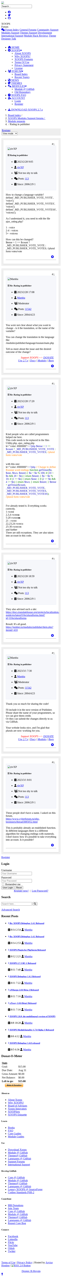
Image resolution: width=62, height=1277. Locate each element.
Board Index (21, 74)
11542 (28, 309)
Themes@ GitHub (17, 1155)
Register (19, 104)
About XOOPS (23, 53)
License (19, 68)
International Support (12, 35)
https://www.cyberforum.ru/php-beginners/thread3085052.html (23, 820)
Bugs (51, 360)
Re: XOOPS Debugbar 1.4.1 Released (26, 923)
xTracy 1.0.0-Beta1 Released (22, 1003)
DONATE (48, 357)
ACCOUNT (18, 98)
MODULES (18, 86)
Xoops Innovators (17, 1108)
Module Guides (16, 1136)
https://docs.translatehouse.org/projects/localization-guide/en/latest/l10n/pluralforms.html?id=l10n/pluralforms (32, 615)
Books (11, 1127)
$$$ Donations (15, 1205)
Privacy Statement (24, 65)
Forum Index (12, 29)
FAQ (10, 1130)
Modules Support (10, 32)
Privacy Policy (24, 1262)
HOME (15, 47)
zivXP (20, 167)
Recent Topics (22, 77)
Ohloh (11, 1248)
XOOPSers (14, 1111)
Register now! (21, 890)
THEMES (16, 83)
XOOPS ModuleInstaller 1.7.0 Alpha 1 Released (31, 1030)
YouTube (13, 1245)
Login (18, 101)
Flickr (11, 1242)
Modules (42, 360)
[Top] (52, 256)
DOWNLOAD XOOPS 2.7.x (27, 109)
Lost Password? (40, 890)
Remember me (13, 884)
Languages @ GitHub (19, 1158)
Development (45, 32)
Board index (14, 115)
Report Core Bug (17, 1223)
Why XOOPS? (22, 56)
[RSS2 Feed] (21, 1265)
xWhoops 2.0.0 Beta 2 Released (24, 990)
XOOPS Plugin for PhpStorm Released (27, 950)
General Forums (28, 29)
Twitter (11, 1251)
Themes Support (28, 32)
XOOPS (15, 50)
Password (6, 877)
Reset (19, 887)
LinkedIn (13, 1239)
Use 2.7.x (23, 360)
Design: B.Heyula (31, 1271)
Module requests (16, 121)
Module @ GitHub (24, 89)
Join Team (13, 1208)
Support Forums (16, 1161)
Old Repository (23, 92)
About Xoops (15, 1099)
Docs (33, 360)
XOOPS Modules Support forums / (26, 118)
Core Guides (14, 1133)
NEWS (15, 80)
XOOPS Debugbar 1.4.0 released (24, 1043)
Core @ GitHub (16, 1177)
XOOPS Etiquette (17, 1114)
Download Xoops (17, 1149)
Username (6, 870)
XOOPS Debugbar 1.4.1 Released (25, 976)
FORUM (16, 71)
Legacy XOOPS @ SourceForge (25, 1189)
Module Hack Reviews (36, 35)
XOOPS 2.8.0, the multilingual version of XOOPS (32, 1016)
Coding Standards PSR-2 (21, 1192)
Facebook (13, 1236)
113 (27, 178)
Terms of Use (8, 1262)
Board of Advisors (17, 1105)
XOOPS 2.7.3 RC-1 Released (22, 963)
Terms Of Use (22, 62)
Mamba (21, 297)
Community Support (47, 29)
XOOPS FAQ (18, 95)
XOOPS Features (24, 59)
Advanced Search (10, 909)
